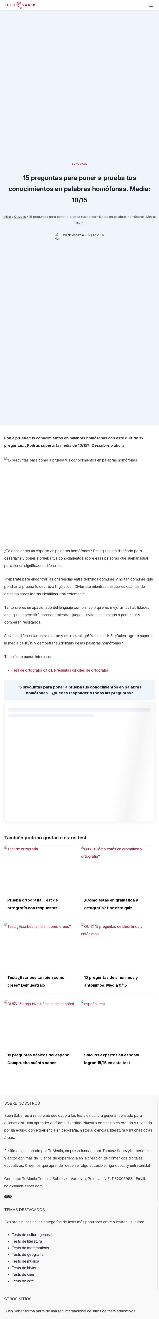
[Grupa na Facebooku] (10, 1197)
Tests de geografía (28, 1254)
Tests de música (25, 1261)
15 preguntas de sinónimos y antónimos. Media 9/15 (111, 981)
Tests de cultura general (32, 1235)
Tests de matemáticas (30, 1248)
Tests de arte (23, 1281)
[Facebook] (6, 1197)
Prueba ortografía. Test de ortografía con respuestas (32, 904)
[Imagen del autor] (57, 235)
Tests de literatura (27, 1241)
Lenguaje (79, 163)
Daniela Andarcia (73, 235)
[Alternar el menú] (151, 5)
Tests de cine (23, 1274)
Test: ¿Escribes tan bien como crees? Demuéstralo (35, 981)
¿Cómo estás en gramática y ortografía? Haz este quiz (111, 904)
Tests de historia (26, 1268)
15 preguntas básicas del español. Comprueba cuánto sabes (39, 1059)
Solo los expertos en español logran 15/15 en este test (111, 1059)
